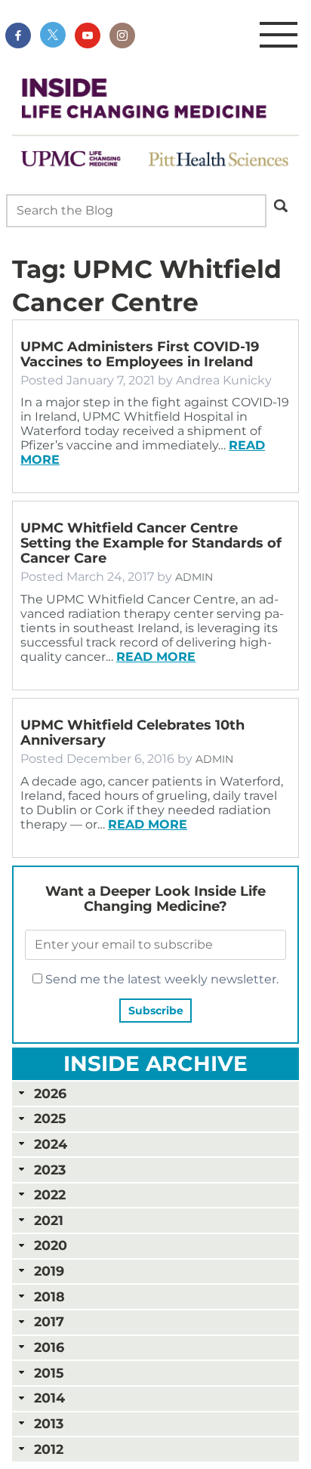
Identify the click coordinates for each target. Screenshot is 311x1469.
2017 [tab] (49, 1321)
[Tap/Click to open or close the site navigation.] (278, 35)
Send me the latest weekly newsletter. (160, 979)
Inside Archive (155, 1063)
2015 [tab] (48, 1373)
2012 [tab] (48, 1449)
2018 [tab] (49, 1296)
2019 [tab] (49, 1271)
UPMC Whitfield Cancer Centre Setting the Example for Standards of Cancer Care (151, 543)
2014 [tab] (49, 1398)
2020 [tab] (50, 1245)
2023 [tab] (50, 1169)
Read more (156, 657)
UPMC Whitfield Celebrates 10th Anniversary (132, 732)
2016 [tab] (49, 1347)
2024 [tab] (50, 1144)
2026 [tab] (50, 1093)
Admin (194, 577)
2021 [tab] (48, 1220)
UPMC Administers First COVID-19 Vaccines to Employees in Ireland (139, 354)
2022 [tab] (50, 1194)
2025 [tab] (50, 1118)
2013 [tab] (48, 1423)
